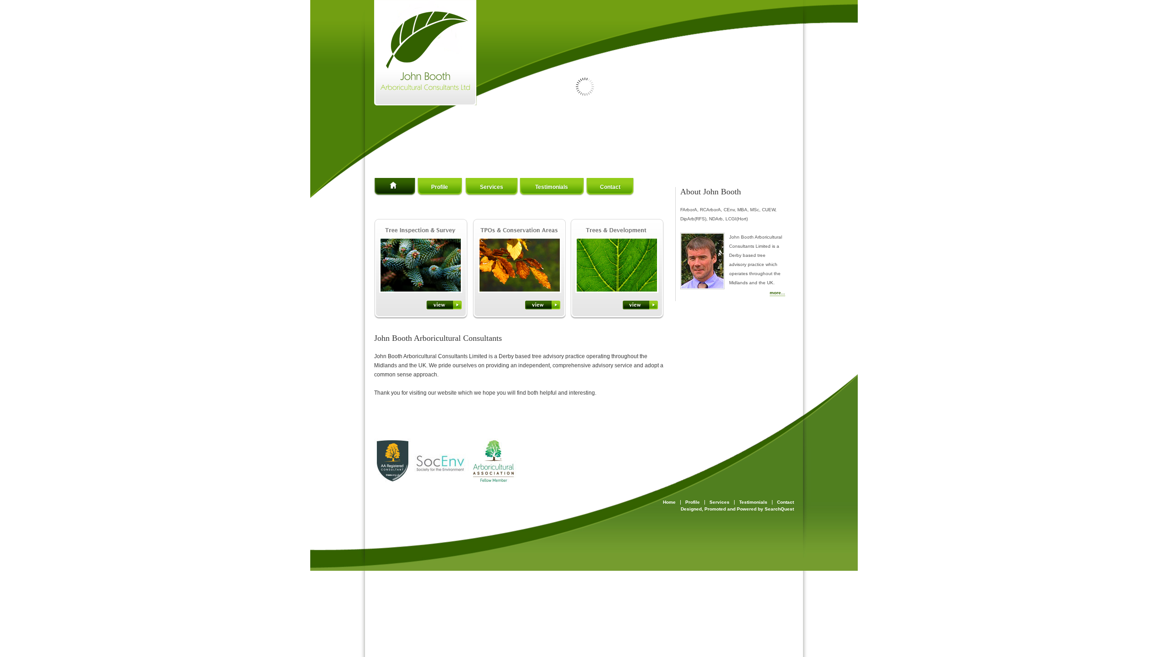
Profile (439, 187)
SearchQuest (779, 508)
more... (777, 292)
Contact (610, 187)
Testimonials (551, 187)
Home (410, 187)
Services (491, 187)
